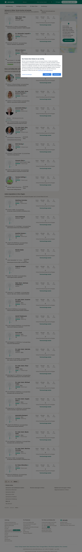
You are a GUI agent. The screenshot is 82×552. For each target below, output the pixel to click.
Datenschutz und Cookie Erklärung (45, 70)
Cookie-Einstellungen (27, 74)
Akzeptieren (56, 74)
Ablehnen (47, 74)
